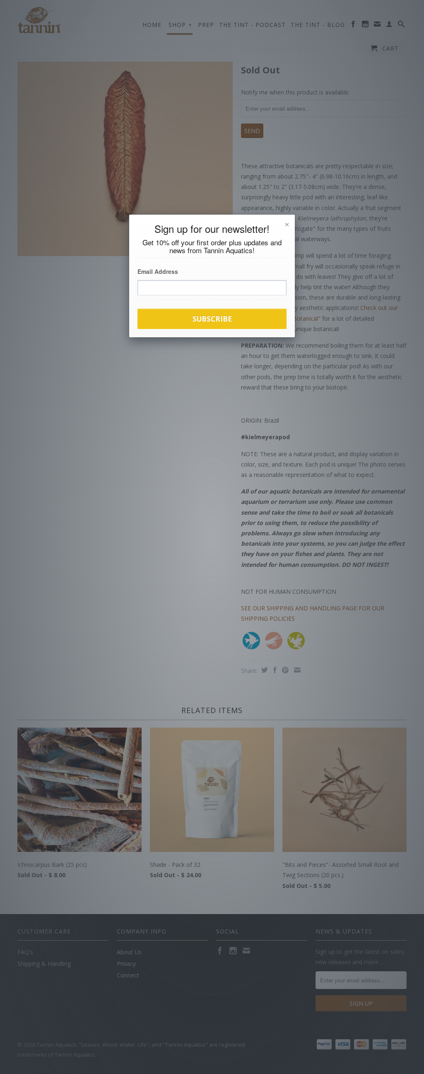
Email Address (157, 271)
